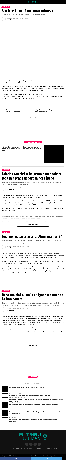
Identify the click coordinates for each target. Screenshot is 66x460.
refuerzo (42, 104)
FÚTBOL (23, 104)
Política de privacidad (39, 449)
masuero (35, 104)
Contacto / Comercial (52, 449)
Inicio (9, 449)
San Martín (50, 104)
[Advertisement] (33, 129)
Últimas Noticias (17, 449)
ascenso (17, 104)
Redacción (11, 19)
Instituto (29, 104)
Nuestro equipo (28, 449)
